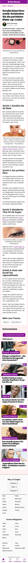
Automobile (5, 534)
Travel (16, 532)
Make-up (10, 6)
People (4, 501)
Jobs (3, 545)
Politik (16, 496)
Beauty (4, 537)
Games (4, 507)
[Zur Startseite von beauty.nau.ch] (14, 2)
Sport (3, 498)
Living (16, 523)
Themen (17, 510)
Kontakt (17, 545)
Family (4, 529)
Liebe (3, 526)
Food (16, 529)
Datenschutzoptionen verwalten (8, 550)
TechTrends (18, 534)
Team (16, 543)
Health (4, 523)
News (3, 496)
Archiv (4, 513)
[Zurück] (1, 2)
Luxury (17, 526)
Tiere (3, 532)
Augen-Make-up (19, 247)
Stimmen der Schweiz (20, 507)
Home (4, 6)
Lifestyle (4, 510)
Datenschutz (5, 548)
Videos (4, 504)
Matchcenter (18, 498)
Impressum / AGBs (20, 548)
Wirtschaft (18, 501)
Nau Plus (17, 504)
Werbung (4, 543)
